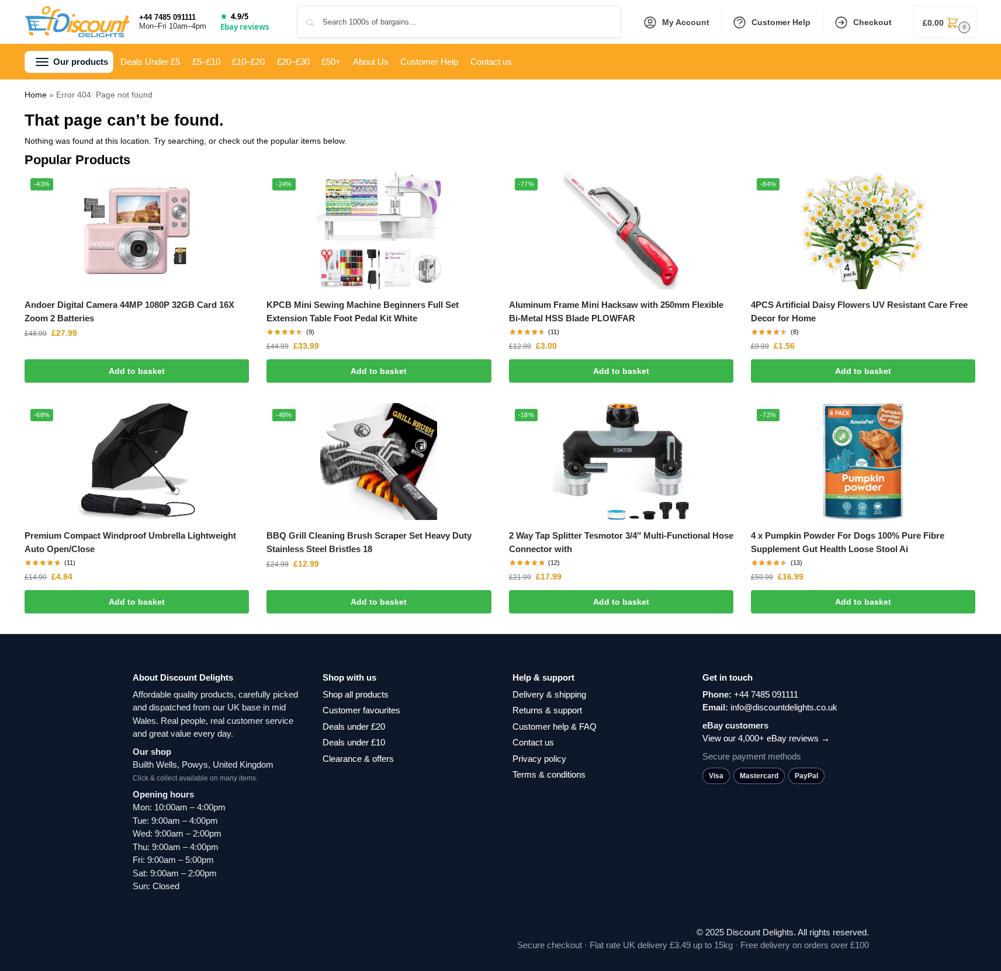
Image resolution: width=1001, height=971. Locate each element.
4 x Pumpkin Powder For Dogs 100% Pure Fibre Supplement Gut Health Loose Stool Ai (847, 542)
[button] (944, 22)
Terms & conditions (549, 774)
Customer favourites (361, 710)
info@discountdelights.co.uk (783, 707)
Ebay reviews (244, 27)
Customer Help (781, 22)
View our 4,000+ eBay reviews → (766, 738)
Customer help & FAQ (554, 726)
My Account (685, 22)
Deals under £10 (354, 742)
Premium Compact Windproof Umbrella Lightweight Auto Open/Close (130, 542)
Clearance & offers (358, 759)
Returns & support (547, 710)
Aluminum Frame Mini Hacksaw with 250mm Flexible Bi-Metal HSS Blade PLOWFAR (616, 311)
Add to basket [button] (137, 371)
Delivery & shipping (549, 694)
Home (36, 94)
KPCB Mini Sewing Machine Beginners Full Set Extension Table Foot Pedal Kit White (362, 311)
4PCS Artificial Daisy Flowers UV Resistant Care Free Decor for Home (859, 311)
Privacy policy (539, 759)
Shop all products (356, 694)
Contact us (533, 742)
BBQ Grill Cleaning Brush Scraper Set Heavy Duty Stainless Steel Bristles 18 (369, 542)
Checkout (872, 22)
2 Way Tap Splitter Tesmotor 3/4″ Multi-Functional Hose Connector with (621, 542)
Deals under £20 (354, 726)
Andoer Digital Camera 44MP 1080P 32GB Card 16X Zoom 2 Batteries (129, 311)
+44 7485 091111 (167, 17)
